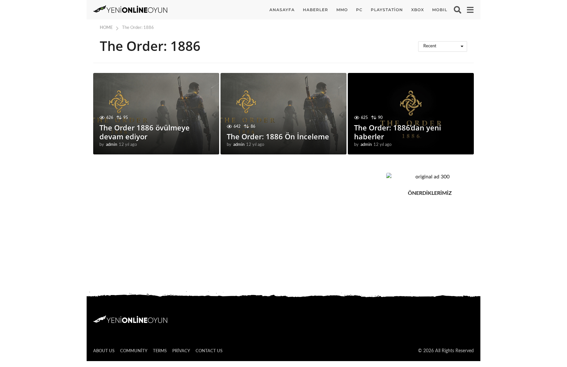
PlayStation (387, 9)
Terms (160, 351)
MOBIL (439, 9)
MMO (342, 9)
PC (359, 9)
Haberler (315, 9)
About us (104, 351)
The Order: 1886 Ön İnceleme (278, 136)
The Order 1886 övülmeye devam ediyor (144, 132)
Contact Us (209, 351)
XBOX (417, 9)
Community (133, 351)
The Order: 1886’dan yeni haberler (397, 132)
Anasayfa (282, 9)
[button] (457, 9)
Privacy (181, 351)
